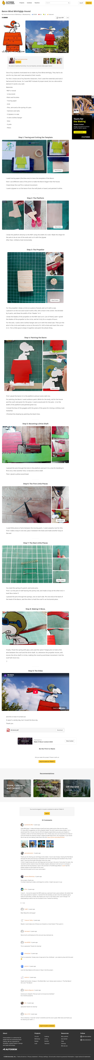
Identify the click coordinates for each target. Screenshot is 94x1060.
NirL (25, 1003)
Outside (46, 1041)
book (63, 866)
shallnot (26, 977)
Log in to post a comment (47, 1026)
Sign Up (89, 3)
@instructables (87, 1036)
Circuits (37, 1036)
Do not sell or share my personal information (61, 1057)
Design (36, 1041)
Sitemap (63, 1043)
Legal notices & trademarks (82, 1057)
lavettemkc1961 (28, 825)
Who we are (64, 1046)
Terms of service (21, 1057)
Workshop (18, 14)
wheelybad (27, 953)
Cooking (46, 1036)
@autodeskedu (87, 1040)
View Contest (69, 741)
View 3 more (60, 520)
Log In (81, 3)
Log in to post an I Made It (47, 761)
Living (46, 1039)
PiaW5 (26, 909)
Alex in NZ (27, 1014)
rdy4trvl (26, 966)
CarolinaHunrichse (8, 14)
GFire (25, 889)
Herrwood (27, 931)
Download (60, 730)
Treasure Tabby (28, 920)
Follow (18, 62)
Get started (64, 1039)
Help (62, 1041)
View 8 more (58, 170)
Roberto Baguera (29, 990)
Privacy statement (33, 1057)
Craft (36, 1043)
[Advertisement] (83, 117)
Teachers (37, 3)
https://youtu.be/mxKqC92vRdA (55, 837)
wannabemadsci (28, 853)
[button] (67, 17)
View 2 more (58, 227)
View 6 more (54, 388)
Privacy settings (43, 1057)
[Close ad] (93, 96)
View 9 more (54, 300)
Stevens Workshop (29, 876)
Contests (29, 3)
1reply (23, 903)
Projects (22, 3)
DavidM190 (27, 942)
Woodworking (26, 14)
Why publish (64, 1036)
